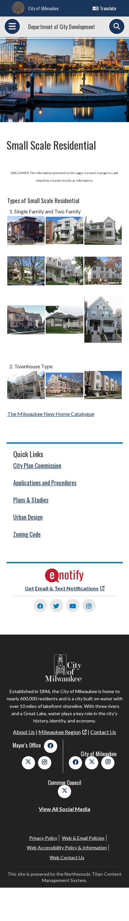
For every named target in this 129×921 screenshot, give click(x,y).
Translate (108, 8)
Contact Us (103, 732)
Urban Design (28, 517)
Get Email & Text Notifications (62, 588)
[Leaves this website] (64, 581)
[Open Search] (116, 26)
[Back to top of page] (115, 905)
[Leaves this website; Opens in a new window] (40, 605)
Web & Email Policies (83, 838)
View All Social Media (64, 809)
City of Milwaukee (43, 8)
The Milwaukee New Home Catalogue (50, 414)
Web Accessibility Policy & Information (67, 847)
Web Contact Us (67, 857)
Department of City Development (61, 27)
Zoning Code (27, 534)
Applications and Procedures (44, 482)
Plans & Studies (30, 500)
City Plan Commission (37, 465)
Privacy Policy (43, 838)
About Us (24, 732)
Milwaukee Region (59, 732)
